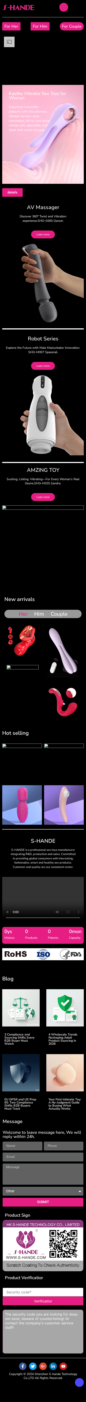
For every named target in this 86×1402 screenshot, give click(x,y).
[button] (7, 955)
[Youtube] (63, 1366)
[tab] (23, 614)
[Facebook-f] (22, 1366)
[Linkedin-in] (53, 1366)
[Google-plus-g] (43, 1366)
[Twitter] (33, 1366)
